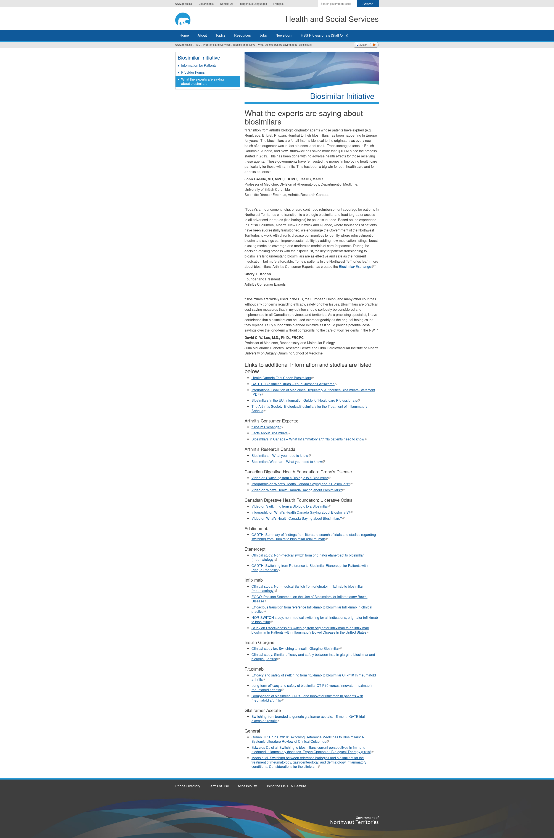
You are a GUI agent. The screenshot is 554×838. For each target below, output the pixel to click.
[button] (366, 45)
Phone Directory (187, 785)
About (202, 35)
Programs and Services (216, 44)
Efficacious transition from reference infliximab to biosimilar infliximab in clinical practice (311, 609)
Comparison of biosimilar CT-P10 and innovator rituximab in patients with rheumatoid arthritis (307, 698)
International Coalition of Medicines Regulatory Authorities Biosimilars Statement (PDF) (313, 392)
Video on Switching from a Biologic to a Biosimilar (290, 477)
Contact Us (226, 3)
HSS (197, 44)
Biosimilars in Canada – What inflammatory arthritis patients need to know (309, 439)
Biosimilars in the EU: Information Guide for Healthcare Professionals (305, 400)
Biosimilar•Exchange (356, 266)
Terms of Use (219, 785)
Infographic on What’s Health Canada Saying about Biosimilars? (302, 483)
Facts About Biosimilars (270, 432)
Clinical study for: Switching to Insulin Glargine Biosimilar (296, 648)
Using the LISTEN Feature (286, 785)
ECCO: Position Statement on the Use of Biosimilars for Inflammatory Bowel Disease (309, 598)
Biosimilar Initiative (244, 44)
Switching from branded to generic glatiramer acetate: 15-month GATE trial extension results (308, 718)
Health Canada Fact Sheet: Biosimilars (282, 377)
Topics (220, 35)
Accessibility (247, 785)
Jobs (263, 35)
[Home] (189, 18)
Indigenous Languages (253, 3)
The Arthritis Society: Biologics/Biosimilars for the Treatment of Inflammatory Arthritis (309, 408)
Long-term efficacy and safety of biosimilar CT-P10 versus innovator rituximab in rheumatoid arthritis (312, 687)
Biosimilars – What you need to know (281, 455)
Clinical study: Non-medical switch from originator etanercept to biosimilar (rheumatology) (307, 557)
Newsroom (283, 35)
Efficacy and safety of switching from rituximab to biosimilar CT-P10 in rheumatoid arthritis (313, 677)
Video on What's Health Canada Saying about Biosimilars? (298, 489)
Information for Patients (198, 65)
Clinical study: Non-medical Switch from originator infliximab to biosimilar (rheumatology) (307, 588)
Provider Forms (193, 72)
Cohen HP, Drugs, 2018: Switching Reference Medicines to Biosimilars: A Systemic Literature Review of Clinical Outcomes (307, 739)
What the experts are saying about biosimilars (202, 81)
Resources (242, 35)
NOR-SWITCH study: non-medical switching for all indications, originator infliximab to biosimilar (314, 619)
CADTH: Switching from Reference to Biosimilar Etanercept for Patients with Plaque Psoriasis (309, 567)
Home (184, 35)
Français (278, 3)
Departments (206, 3)
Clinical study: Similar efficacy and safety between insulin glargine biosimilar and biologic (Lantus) (313, 656)
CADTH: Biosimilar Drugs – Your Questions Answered (294, 383)
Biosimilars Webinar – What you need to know (288, 461)
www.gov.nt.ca (183, 3)
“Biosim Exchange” (267, 426)
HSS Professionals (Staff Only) (324, 35)
